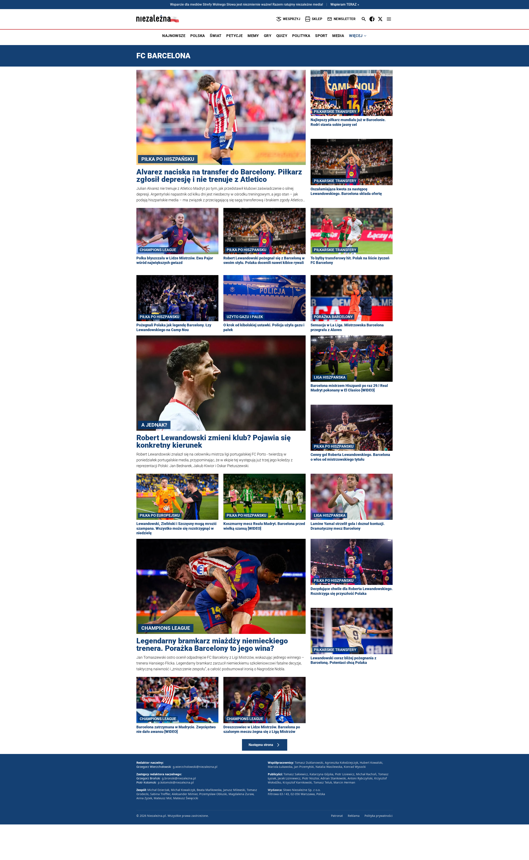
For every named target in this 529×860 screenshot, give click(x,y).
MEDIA (338, 35)
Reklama (354, 816)
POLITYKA (301, 35)
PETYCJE (234, 35)
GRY (267, 35)
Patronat (337, 816)
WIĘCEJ (355, 35)
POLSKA (197, 35)
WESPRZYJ (291, 19)
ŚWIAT (215, 35)
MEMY (253, 35)
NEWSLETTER (344, 19)
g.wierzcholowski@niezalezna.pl (195, 767)
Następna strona (261, 745)
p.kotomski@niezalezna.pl (176, 782)
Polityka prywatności (379, 816)
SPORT (321, 35)
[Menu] (389, 19)
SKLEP (317, 19)
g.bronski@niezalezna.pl (179, 778)
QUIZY (281, 35)
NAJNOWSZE (173, 35)
